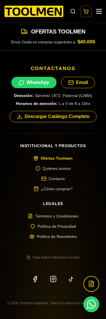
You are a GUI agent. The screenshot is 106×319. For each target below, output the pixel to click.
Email (82, 82)
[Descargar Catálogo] (91, 284)
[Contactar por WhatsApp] (91, 304)
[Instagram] (53, 279)
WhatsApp (38, 82)
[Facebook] (35, 279)
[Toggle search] (73, 11)
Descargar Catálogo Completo (57, 116)
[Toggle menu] (99, 11)
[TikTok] (71, 279)
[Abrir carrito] (86, 11)
